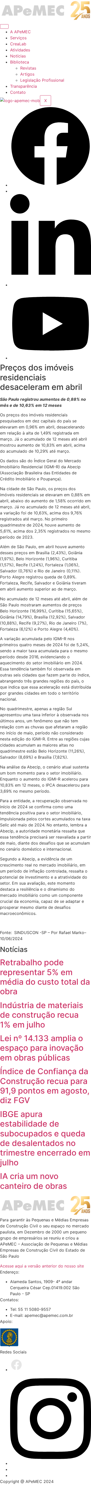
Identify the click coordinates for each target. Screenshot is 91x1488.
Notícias (18, 55)
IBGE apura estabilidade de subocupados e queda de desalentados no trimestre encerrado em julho (45, 1138)
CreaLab (18, 43)
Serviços (18, 37)
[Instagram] (50, 1463)
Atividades (20, 49)
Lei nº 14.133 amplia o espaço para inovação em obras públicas (41, 1048)
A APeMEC (20, 31)
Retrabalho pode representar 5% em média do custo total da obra (45, 976)
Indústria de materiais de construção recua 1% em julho (41, 1015)
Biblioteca (19, 62)
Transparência (23, 86)
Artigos (27, 74)
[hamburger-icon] (4, 26)
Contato (18, 92)
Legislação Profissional (42, 80)
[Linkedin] (50, 284)
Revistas (28, 68)
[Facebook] (50, 185)
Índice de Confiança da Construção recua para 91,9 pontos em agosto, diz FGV (44, 1085)
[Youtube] (50, 357)
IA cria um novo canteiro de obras (33, 1181)
